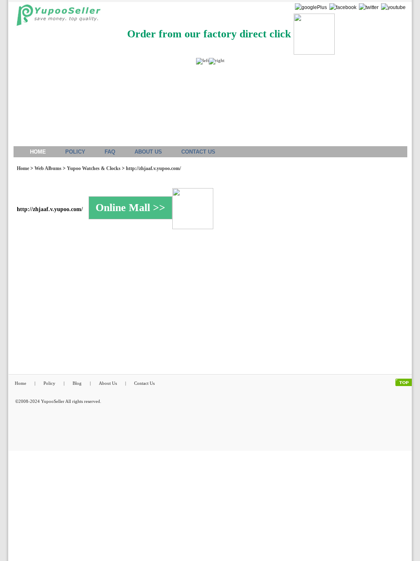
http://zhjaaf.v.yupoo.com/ (153, 168)
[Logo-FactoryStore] (56, 17)
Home (23, 168)
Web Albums (48, 168)
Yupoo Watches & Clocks (94, 168)
